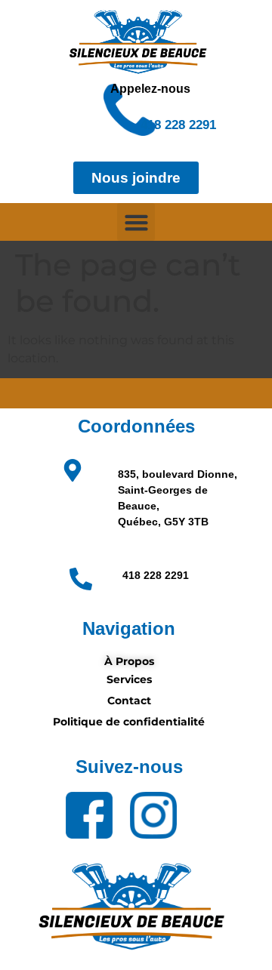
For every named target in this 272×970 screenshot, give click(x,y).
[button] (136, 222)
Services (129, 679)
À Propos (129, 661)
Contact (129, 700)
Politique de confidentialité (129, 721)
